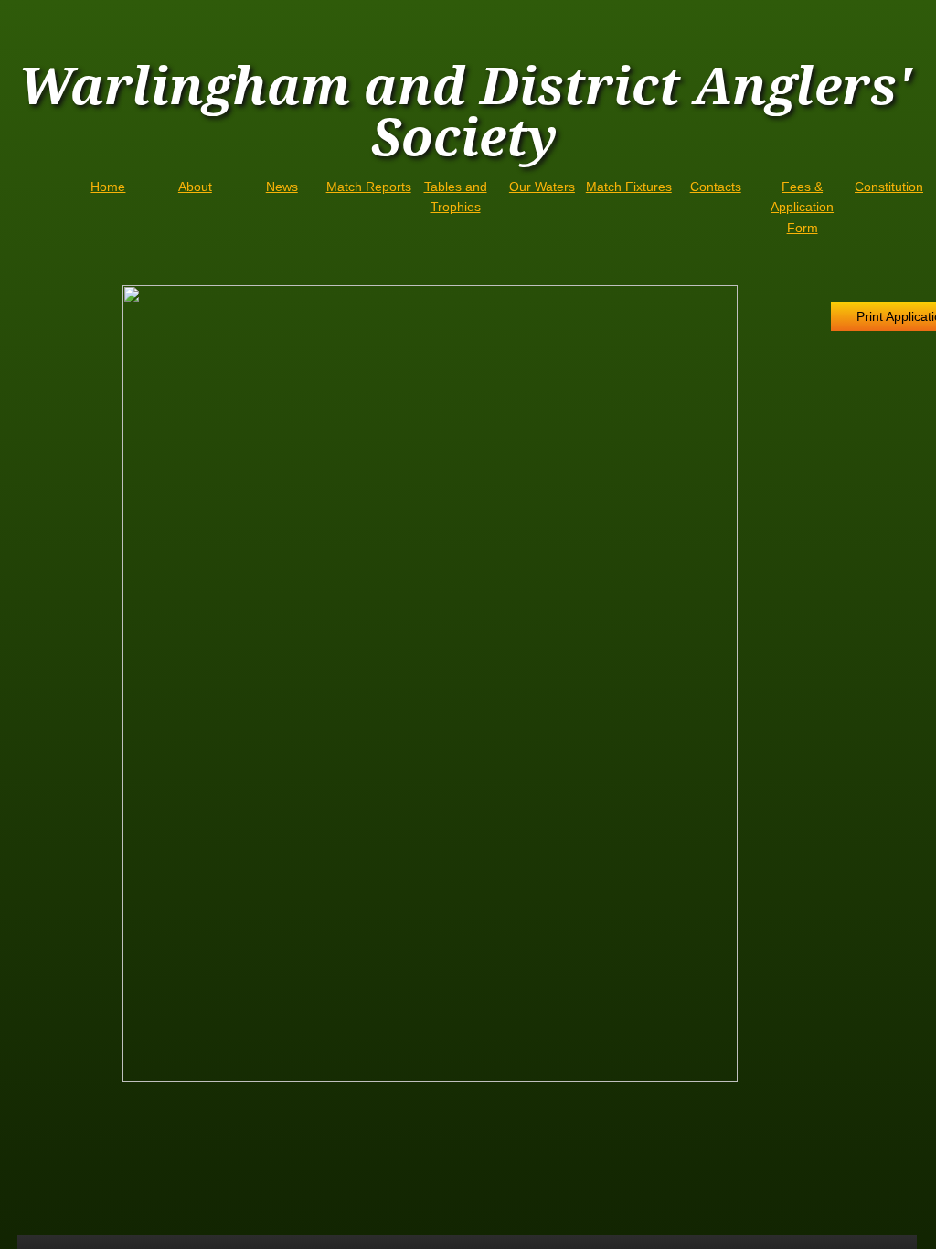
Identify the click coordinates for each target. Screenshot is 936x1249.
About (195, 186)
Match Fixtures (629, 186)
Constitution (889, 186)
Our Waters (542, 186)
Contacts (715, 186)
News (282, 186)
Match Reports (368, 186)
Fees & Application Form (802, 207)
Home (107, 186)
